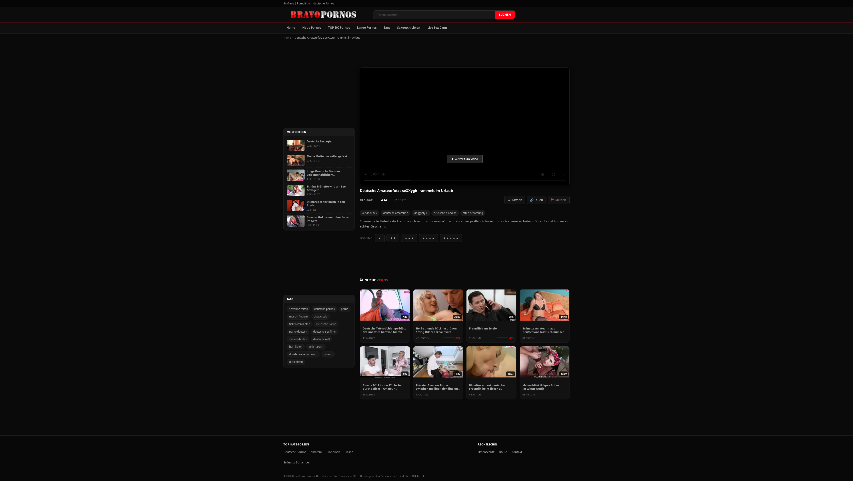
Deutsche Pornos (294, 452)
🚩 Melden (558, 200)
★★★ (409, 238)
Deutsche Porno (326, 324)
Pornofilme (304, 3)
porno (344, 309)
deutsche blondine (445, 213)
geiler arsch (316, 347)
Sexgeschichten (408, 28)
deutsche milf (321, 339)
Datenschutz (486, 452)
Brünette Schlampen (297, 462)
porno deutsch (298, 331)
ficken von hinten (299, 324)
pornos (328, 354)
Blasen (349, 452)
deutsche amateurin (395, 213)
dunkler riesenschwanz (303, 354)
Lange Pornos (367, 28)
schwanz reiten (298, 309)
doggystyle (421, 213)
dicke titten (296, 362)
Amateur (316, 452)
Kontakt (517, 452)
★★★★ (428, 238)
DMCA (503, 452)
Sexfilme (288, 3)
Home (291, 28)
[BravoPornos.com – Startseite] (325, 15)
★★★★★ (451, 238)
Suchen (505, 15)
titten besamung (473, 213)
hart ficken (295, 347)
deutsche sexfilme (324, 331)
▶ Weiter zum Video (464, 159)
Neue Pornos (311, 28)
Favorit (515, 200)
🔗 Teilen (536, 200)
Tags (387, 28)
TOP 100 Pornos (339, 28)
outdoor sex (369, 213)
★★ (393, 238)
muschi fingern (298, 316)
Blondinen (333, 452)
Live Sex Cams (437, 28)
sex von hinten (298, 339)
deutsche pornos (324, 309)
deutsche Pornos (323, 3)
